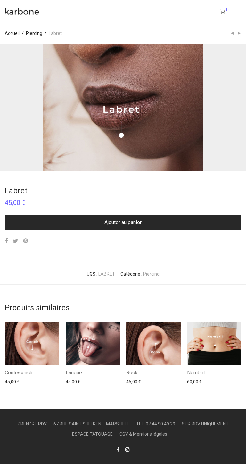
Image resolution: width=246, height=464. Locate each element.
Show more (13, 381)
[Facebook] (118, 449)
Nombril (196, 373)
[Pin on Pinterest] (26, 241)
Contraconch (18, 373)
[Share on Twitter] (15, 241)
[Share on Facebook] (6, 241)
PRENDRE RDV (32, 423)
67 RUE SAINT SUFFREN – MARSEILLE (91, 423)
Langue (74, 373)
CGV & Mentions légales (143, 434)
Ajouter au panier (123, 222)
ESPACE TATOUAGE (92, 434)
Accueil (12, 33)
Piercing (34, 33)
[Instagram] (127, 449)
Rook (132, 373)
